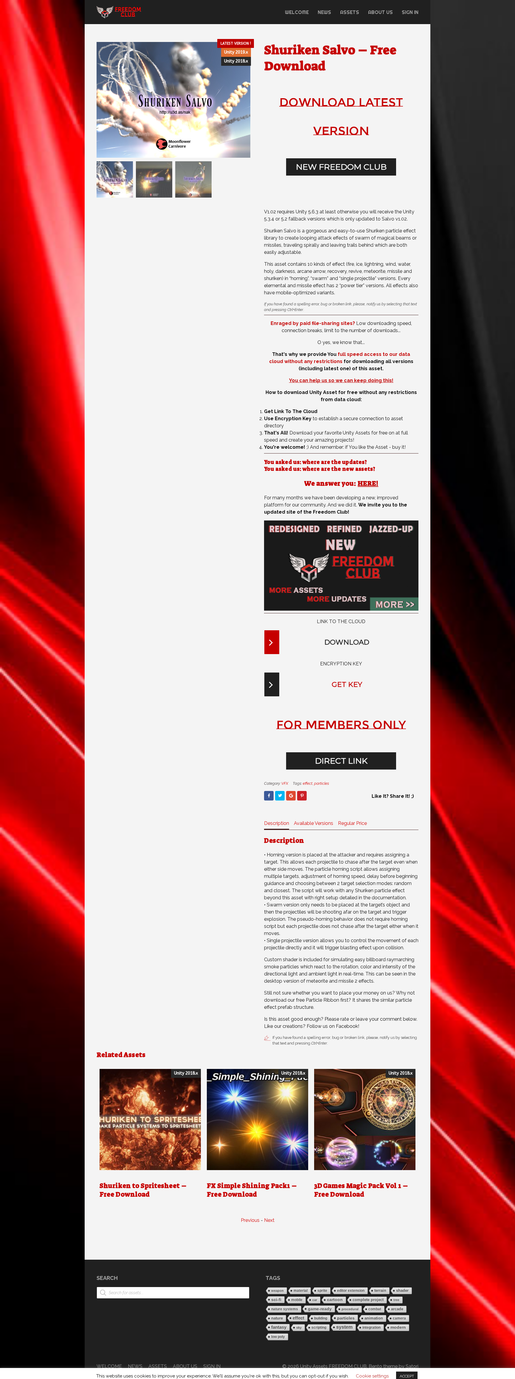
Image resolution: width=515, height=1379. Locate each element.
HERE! (368, 483)
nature (277, 1318)
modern (398, 1327)
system (344, 1327)
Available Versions (313, 823)
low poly (278, 1337)
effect (307, 783)
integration (371, 1327)
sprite (322, 1291)
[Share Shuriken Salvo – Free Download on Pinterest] (301, 795)
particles (321, 783)
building (320, 1318)
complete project (368, 1299)
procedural (350, 1309)
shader (402, 1290)
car (314, 1300)
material (301, 1290)
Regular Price (352, 823)
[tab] (276, 825)
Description (276, 823)
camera (399, 1318)
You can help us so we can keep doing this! (341, 380)
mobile (297, 1300)
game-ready (320, 1308)
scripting (318, 1327)
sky (299, 1327)
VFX (284, 783)
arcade (397, 1309)
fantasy (278, 1327)
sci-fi (276, 1299)
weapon (277, 1290)
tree (396, 1300)
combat (374, 1309)
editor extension (350, 1291)
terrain (380, 1290)
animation (373, 1318)
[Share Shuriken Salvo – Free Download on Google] (290, 795)
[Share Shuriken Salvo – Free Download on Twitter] (279, 795)
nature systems (284, 1309)
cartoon (335, 1299)
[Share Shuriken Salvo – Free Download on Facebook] (268, 795)
